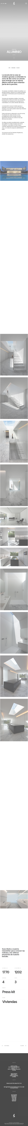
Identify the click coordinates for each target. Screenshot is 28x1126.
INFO (9, 67)
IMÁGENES (13, 67)
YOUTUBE (14, 1097)
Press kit (8, 992)
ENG (3, 3)
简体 (5, 3)
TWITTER (14, 1098)
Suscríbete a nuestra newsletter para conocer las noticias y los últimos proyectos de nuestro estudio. (13, 952)
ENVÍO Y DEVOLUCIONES (8, 1123)
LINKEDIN (14, 1099)
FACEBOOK (14, 1096)
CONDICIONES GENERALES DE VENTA (17, 1123)
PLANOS (17, 67)
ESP (1, 3)
